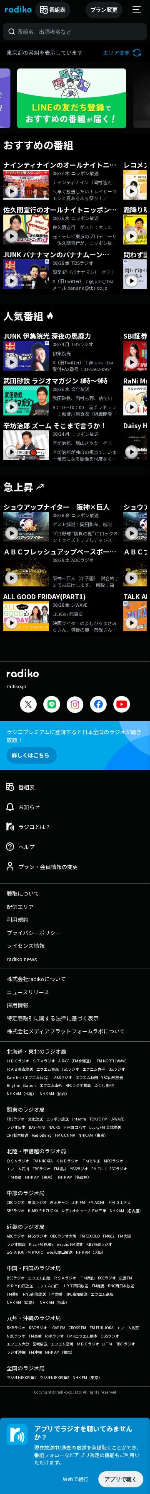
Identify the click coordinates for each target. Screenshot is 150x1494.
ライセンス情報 (26, 946)
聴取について (23, 893)
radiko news (22, 959)
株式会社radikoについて (36, 979)
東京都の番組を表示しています (44, 52)
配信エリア (20, 907)
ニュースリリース (28, 992)
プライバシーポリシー (34, 933)
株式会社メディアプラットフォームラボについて (66, 1031)
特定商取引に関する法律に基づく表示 (53, 1018)
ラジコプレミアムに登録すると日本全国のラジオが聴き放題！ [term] (74, 736)
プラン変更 (104, 10)
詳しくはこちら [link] (31, 755)
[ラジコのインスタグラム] (75, 704)
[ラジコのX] (28, 705)
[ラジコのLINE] (51, 705)
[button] (123, 52)
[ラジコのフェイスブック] (98, 705)
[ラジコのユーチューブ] (121, 705)
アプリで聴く (121, 1479)
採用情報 (17, 1005)
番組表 (57, 10)
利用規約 (17, 919)
